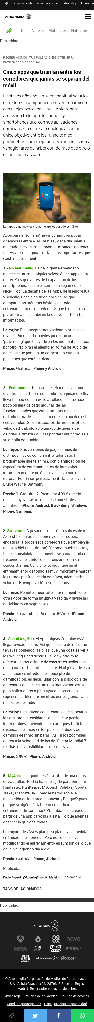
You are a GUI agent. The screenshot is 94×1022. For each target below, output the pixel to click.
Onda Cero (56, 948)
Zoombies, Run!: (22, 638)
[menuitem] (24, 30)
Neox (56, 939)
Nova (73, 939)
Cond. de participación (24, 1003)
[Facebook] (59, 1015)
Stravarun (16, 530)
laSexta (38, 939)
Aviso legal (13, 996)
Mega (20, 948)
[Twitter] (35, 1015)
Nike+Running (21, 268)
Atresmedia (47, 926)
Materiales (57, 30)
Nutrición (79, 30)
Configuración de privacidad (65, 1003)
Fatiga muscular (23, 3)
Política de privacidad (41, 996)
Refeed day (69, 3)
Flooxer (68, 958)
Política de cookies (74, 996)
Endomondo (19, 387)
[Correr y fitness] (9, 30)
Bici (24, 30)
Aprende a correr (47, 3)
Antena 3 (20, 939)
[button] (86, 16)
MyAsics (15, 775)
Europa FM (73, 948)
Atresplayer (47, 958)
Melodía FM (25, 958)
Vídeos (38, 30)
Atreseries (38, 948)
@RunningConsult (35, 877)
